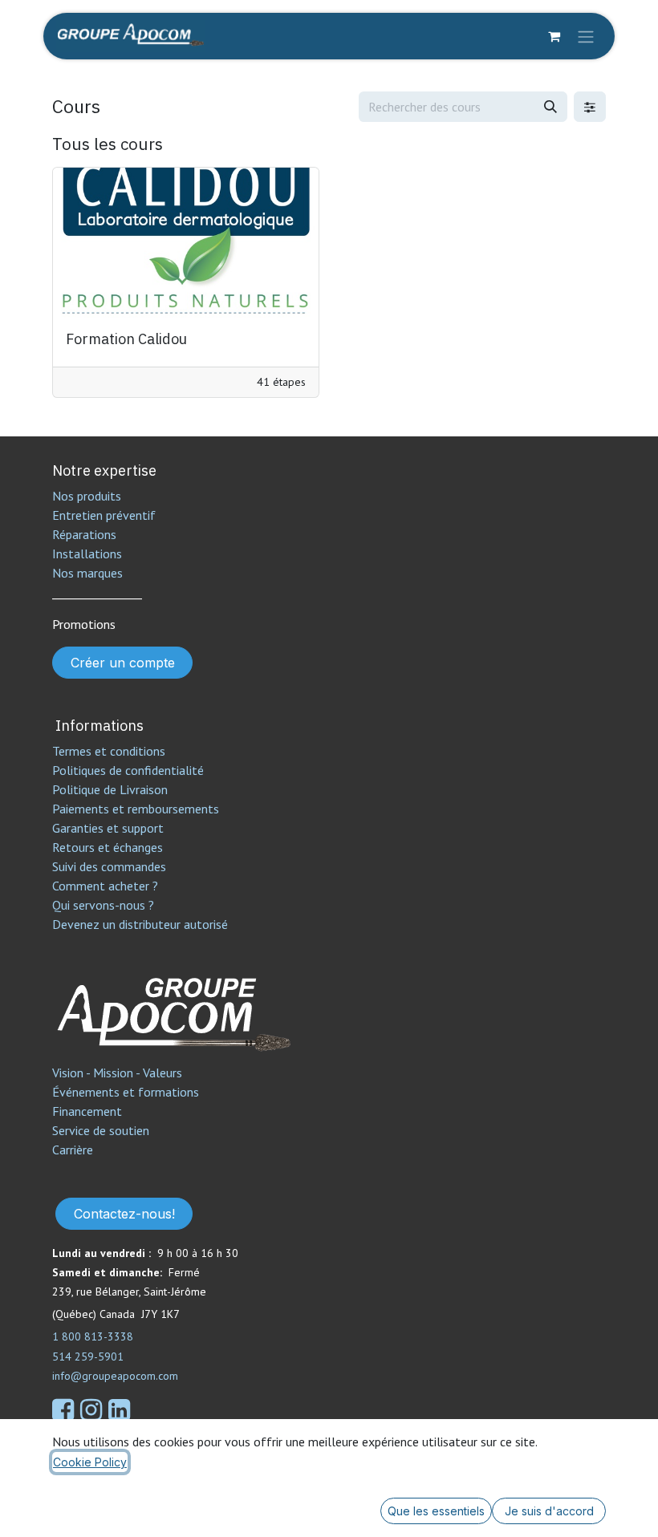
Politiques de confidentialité (128, 770)
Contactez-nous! (124, 1214)
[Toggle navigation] (586, 36)
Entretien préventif (104, 515)
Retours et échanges (107, 847)
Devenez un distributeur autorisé (141, 924)
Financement (87, 1111)
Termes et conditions (108, 751)
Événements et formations (125, 1092)
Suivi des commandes (109, 866)
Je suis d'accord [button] (549, 1511)
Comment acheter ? (105, 886)
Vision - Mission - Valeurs (117, 1073)
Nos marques (87, 573)
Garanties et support (108, 828)
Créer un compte (123, 663)
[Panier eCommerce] (554, 36)
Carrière (72, 1150)
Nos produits (86, 496)
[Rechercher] (550, 106)
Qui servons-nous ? (103, 905)
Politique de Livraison (110, 789)
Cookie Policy (90, 1462)
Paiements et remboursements (135, 809)
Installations (87, 553)
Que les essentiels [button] (436, 1511)
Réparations (84, 534)
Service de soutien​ (100, 1130)
